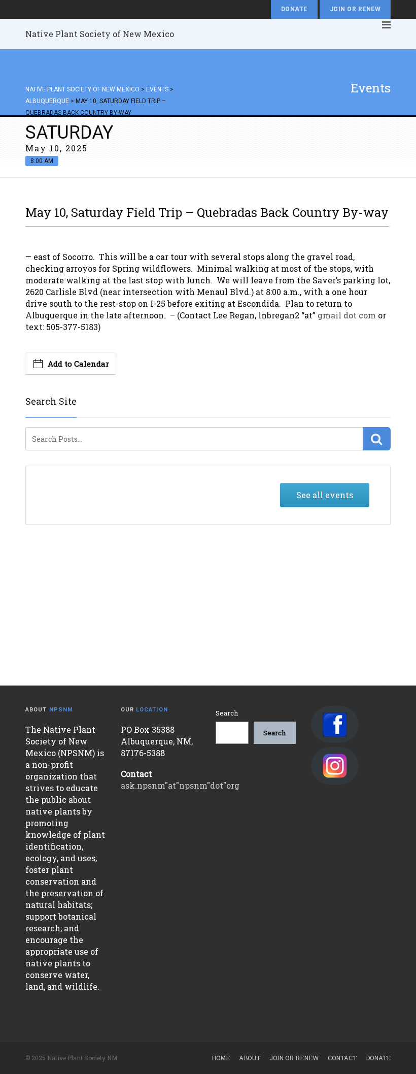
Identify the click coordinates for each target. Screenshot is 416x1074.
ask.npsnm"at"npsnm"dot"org (180, 785)
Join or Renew (355, 9)
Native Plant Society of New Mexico (99, 33)
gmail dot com (347, 315)
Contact (342, 1058)
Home (221, 1058)
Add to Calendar (78, 364)
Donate (294, 9)
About (249, 1058)
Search (227, 713)
